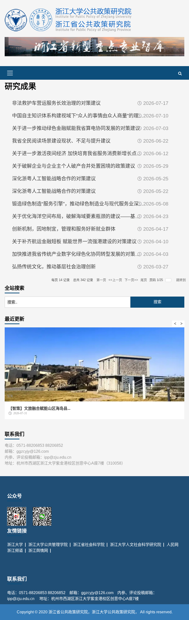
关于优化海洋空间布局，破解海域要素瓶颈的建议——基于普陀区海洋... (78, 216)
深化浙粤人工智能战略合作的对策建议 (54, 178)
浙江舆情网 (38, 550)
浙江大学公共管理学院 (48, 545)
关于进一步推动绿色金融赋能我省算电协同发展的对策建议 (76, 128)
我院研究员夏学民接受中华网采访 (59, 408)
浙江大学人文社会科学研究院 (135, 545)
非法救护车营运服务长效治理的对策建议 (56, 103)
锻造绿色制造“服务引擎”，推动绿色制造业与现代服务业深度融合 (78, 204)
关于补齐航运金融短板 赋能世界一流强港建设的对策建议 (74, 241)
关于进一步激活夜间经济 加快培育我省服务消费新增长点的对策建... (78, 153)
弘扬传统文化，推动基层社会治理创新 (54, 266)
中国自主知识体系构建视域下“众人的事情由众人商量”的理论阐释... (78, 115)
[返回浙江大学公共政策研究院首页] (68, 19)
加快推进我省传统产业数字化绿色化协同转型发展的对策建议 (78, 254)
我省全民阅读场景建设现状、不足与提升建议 (61, 141)
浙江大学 (15, 545)
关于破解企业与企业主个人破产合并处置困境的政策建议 (73, 166)
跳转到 (181, 280)
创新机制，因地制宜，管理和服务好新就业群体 (63, 229)
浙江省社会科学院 (89, 545)
